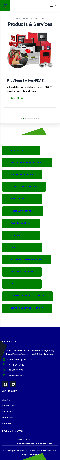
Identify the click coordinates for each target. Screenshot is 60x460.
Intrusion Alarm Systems (27, 296)
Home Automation (23, 211)
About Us (6, 400)
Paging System (21, 223)
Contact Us (7, 417)
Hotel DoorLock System (26, 259)
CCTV (22, 247)
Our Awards (7, 423)
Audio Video (22, 199)
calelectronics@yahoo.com (20, 359)
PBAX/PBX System (22, 271)
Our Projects (8, 412)
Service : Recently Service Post (34, 443)
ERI (22, 284)
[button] (21, 118)
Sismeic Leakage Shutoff (27, 308)
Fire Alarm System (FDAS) (27, 162)
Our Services (8, 406)
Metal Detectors (22, 174)
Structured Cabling (24, 186)
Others (21, 235)
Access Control (21, 150)
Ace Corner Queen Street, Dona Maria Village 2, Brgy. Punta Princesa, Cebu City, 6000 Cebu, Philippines (31, 352)
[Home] (5, 5)
